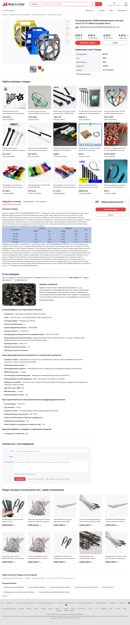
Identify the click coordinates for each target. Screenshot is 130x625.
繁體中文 (29, 608)
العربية (96, 608)
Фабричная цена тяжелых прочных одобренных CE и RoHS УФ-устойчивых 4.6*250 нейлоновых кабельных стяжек (64, 149)
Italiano (73, 608)
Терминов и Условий (74, 618)
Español (50, 608)
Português (65, 608)
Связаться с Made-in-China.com (66, 603)
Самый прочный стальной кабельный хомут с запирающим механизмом (13, 558)
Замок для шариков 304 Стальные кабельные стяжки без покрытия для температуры (39, 521)
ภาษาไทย (117, 608)
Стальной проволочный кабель (60, 587)
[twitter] (66, 605)
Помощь (102, 10)
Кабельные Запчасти (39, 15)
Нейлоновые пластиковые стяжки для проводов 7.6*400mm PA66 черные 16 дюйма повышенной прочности (64, 112)
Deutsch (58, 608)
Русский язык (82, 608)
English (14, 608)
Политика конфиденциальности (45, 603)
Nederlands (104, 608)
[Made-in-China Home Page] (13, 4)
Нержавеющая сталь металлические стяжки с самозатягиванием (87, 558)
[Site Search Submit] (98, 4)
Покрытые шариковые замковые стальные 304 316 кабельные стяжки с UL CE (114, 186)
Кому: (11, 457)
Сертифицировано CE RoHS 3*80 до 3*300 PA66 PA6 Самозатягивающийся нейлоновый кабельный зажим (39, 186)
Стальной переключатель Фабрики (85, 587)
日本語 (36, 608)
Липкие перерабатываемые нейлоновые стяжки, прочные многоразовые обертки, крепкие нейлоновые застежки (89, 186)
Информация (112, 603)
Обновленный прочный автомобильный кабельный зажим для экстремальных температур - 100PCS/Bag (14, 112)
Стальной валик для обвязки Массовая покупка (53, 592)
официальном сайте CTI (57, 278)
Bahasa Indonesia (69, 610)
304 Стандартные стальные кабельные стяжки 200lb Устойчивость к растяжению (63, 521)
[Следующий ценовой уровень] (127, 36)
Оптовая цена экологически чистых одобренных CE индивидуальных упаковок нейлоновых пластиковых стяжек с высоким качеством (90, 112)
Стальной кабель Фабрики (36, 587)
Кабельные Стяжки (55, 15)
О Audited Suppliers (100, 603)
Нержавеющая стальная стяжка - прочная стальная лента (89, 149)
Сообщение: (9, 462)
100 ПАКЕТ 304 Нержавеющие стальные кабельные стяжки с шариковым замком (115, 521)
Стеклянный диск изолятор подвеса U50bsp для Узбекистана (39, 112)
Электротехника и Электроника (20, 15)
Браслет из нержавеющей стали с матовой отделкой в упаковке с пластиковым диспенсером (115, 149)
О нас (2, 603)
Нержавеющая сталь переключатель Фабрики (19, 592)
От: (12, 451)
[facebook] (129, 603)
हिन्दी (111, 608)
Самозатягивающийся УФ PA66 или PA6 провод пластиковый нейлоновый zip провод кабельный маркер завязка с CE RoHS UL (115, 112)
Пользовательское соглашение (24, 603)
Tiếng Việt (59, 610)
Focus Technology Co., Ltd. (63, 614)
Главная (5, 15)
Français (43, 608)
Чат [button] (116, 43)
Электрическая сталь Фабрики (14, 587)
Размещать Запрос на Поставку (58, 479)
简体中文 (21, 608)
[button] (93, 4)
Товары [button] (34, 4)
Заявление (9, 603)
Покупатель (89, 10)
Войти (126, 5)
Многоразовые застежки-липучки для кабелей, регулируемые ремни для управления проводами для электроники (64, 186)
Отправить (20, 479)
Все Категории (9, 10)
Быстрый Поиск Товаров (85, 603)
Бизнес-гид (122, 603)
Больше (5, 596)
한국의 (90, 608)
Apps (111, 10)
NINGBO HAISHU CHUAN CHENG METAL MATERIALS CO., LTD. (99, 27)
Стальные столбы (107, 587)
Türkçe (124, 608)
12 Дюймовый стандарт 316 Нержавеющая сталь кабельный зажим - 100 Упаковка (64, 558)
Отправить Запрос (87, 43)
